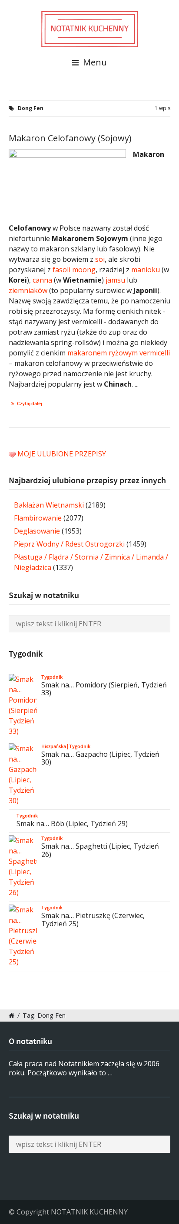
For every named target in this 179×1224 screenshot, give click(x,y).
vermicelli (154, 353)
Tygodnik (52, 677)
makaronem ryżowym (102, 353)
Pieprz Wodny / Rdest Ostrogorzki (69, 544)
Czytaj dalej (29, 403)
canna (42, 280)
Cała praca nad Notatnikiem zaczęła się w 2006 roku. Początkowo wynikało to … (84, 1068)
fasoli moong (74, 269)
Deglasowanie (37, 531)
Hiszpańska (53, 746)
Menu (94, 62)
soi (100, 259)
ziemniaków (28, 290)
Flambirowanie (38, 518)
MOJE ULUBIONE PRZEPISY (61, 454)
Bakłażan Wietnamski (49, 505)
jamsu (115, 280)
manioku (145, 269)
